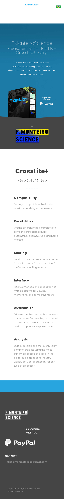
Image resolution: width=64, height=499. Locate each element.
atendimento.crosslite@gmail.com (27, 461)
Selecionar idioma (47, 8)
